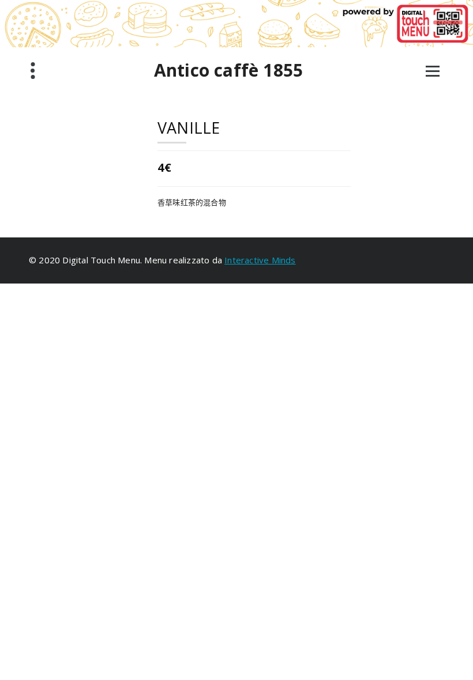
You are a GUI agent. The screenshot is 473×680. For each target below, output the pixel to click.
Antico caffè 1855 (228, 70)
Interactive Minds (259, 260)
